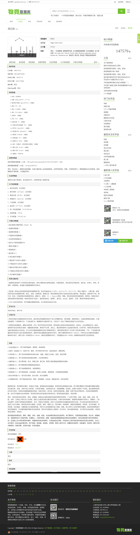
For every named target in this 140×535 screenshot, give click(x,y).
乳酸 (105, 139)
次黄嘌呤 (107, 181)
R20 (16, 448)
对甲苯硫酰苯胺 (109, 156)
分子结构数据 (65, 62)
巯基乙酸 (100, 15)
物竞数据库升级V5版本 (111, 71)
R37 (19, 448)
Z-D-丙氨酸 (107, 93)
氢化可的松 (107, 148)
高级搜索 (128, 11)
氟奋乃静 (107, 198)
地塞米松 (107, 115)
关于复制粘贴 (108, 63)
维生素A (106, 151)
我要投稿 (110, 241)
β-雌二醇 (107, 175)
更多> (130, 58)
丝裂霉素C (107, 123)
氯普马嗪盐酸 (108, 195)
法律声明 (65, 528)
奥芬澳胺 (107, 126)
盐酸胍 (106, 112)
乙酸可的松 (107, 121)
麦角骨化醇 (107, 129)
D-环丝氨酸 (107, 178)
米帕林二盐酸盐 (109, 189)
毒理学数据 (42, 62)
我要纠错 (124, 241)
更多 (95, 62)
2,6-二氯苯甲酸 (109, 201)
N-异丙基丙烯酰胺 (68, 15)
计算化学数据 (77, 62)
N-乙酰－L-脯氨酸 (110, 184)
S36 (16, 444)
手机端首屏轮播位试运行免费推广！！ (117, 82)
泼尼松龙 (107, 154)
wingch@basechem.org (19, 2)
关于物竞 (57, 528)
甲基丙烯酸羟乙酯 (89, 15)
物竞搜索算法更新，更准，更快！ (115, 68)
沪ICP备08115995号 (38, 532)
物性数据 (32, 62)
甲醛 (105, 103)
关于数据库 (48, 528)
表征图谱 (22, 62)
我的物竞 (120, 2)
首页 (11, 21)
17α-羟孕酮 (107, 187)
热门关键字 (73, 528)
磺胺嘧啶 (107, 162)
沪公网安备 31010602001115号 (20, 532)
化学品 (20, 21)
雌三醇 (106, 159)
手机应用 (39, 21)
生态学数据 (53, 62)
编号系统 (12, 62)
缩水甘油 (78, 15)
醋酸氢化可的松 (109, 118)
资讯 (29, 21)
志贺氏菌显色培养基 (110, 91)
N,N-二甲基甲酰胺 (110, 109)
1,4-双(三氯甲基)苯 (110, 165)
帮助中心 (128, 2)
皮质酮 (106, 142)
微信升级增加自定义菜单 (112, 65)
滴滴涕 (106, 192)
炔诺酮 (106, 145)
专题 (49, 21)
